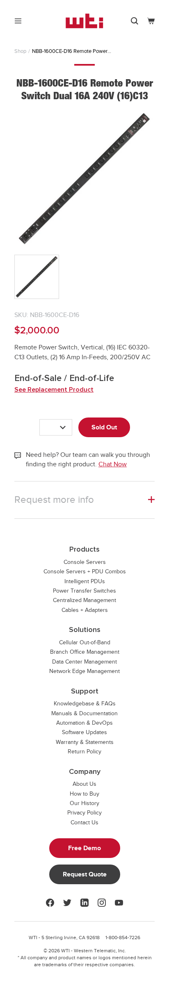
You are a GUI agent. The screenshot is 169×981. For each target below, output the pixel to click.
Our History (84, 803)
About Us (84, 784)
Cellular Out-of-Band (84, 642)
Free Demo (84, 848)
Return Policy (84, 751)
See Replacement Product (54, 389)
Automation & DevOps (84, 723)
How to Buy (84, 794)
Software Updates (84, 732)
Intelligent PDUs (84, 581)
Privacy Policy (84, 813)
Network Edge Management (84, 671)
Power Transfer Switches (84, 591)
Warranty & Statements (85, 742)
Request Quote (85, 874)
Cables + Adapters (85, 610)
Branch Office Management (84, 652)
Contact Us (84, 822)
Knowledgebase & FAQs (85, 703)
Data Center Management (84, 662)
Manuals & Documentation (84, 713)
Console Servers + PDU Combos (84, 571)
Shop (20, 51)
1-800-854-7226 (122, 937)
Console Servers (85, 562)
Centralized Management (84, 600)
